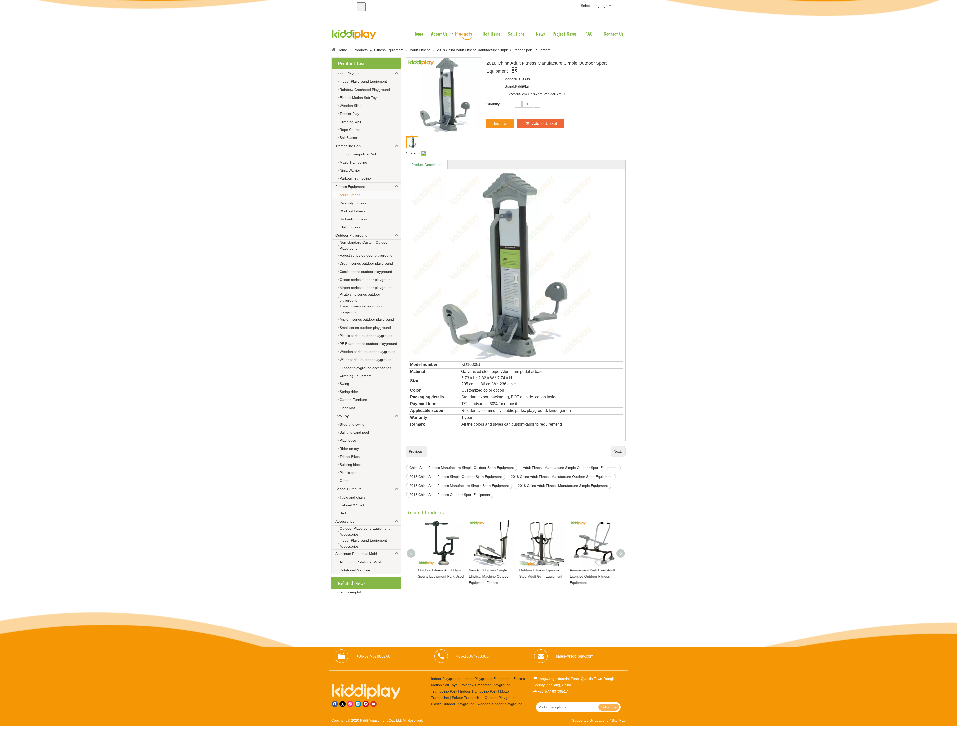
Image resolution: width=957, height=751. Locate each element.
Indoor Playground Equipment (486, 679)
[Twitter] (342, 704)
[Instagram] (350, 704)
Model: (509, 79)
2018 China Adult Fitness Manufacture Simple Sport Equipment (459, 486)
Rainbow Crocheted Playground (485, 685)
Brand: (510, 86)
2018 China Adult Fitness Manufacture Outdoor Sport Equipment (562, 477)
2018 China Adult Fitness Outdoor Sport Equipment (449, 495)
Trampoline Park (348, 146)
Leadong (602, 720)
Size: (511, 94)
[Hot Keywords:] (361, 6)
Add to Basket (544, 123)
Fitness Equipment (350, 187)
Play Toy (342, 416)
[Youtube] (373, 704)
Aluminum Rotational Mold (356, 554)
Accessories (344, 521)
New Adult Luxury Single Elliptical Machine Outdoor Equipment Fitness (488, 576)
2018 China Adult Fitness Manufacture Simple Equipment (563, 486)
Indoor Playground (350, 73)
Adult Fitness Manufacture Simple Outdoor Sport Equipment (570, 468)
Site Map (619, 720)
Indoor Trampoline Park (478, 691)
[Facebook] (335, 704)
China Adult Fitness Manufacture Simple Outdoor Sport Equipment (461, 468)
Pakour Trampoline (467, 698)
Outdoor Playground (351, 235)
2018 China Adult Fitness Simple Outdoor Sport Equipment (455, 477)
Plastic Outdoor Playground (452, 704)
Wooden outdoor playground (499, 704)
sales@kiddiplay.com (574, 656)
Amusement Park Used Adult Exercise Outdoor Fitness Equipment (591, 576)
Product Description (426, 165)
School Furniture (348, 489)
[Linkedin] (358, 704)
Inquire (500, 123)
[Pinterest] (366, 704)
